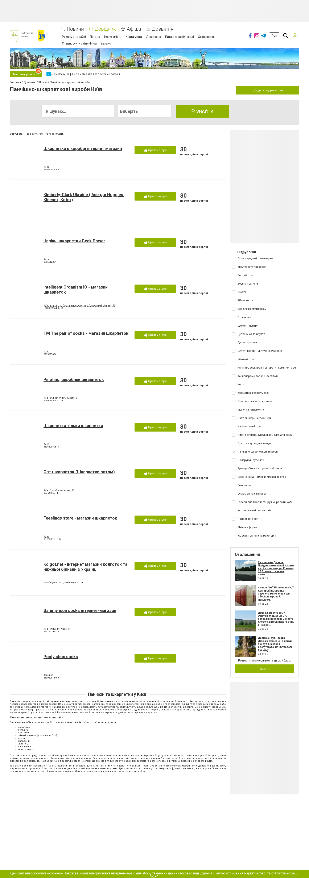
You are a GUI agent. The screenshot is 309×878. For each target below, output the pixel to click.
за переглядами (54, 134)
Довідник (105, 29)
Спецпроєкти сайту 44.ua (79, 43)
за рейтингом (35, 134)
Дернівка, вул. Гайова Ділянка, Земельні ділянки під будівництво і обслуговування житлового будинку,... (275, 644)
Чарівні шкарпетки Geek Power (74, 240)
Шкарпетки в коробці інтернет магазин (83, 148)
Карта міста (134, 36)
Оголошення (206, 36)
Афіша (134, 29)
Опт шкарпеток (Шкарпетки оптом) (79, 471)
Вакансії (106, 43)
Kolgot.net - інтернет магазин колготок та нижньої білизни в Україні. (85, 567)
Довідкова (153, 36)
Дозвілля (162, 29)
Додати (264, 668)
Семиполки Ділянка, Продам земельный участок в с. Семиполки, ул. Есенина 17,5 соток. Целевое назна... (276, 568)
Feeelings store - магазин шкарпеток (80, 518)
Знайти (204, 111)
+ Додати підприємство (267, 90)
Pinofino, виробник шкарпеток (74, 379)
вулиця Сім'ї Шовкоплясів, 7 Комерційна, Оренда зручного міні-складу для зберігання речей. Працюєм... (276, 593)
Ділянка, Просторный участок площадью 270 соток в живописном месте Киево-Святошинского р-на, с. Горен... (276, 618)
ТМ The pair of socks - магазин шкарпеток (86, 333)
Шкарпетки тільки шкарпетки (73, 425)
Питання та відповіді (179, 36)
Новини (75, 29)
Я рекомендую (157, 150)
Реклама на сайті (74, 36)
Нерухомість (112, 36)
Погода (95, 36)
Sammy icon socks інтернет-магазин (80, 610)
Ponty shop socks (61, 656)
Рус (274, 36)
